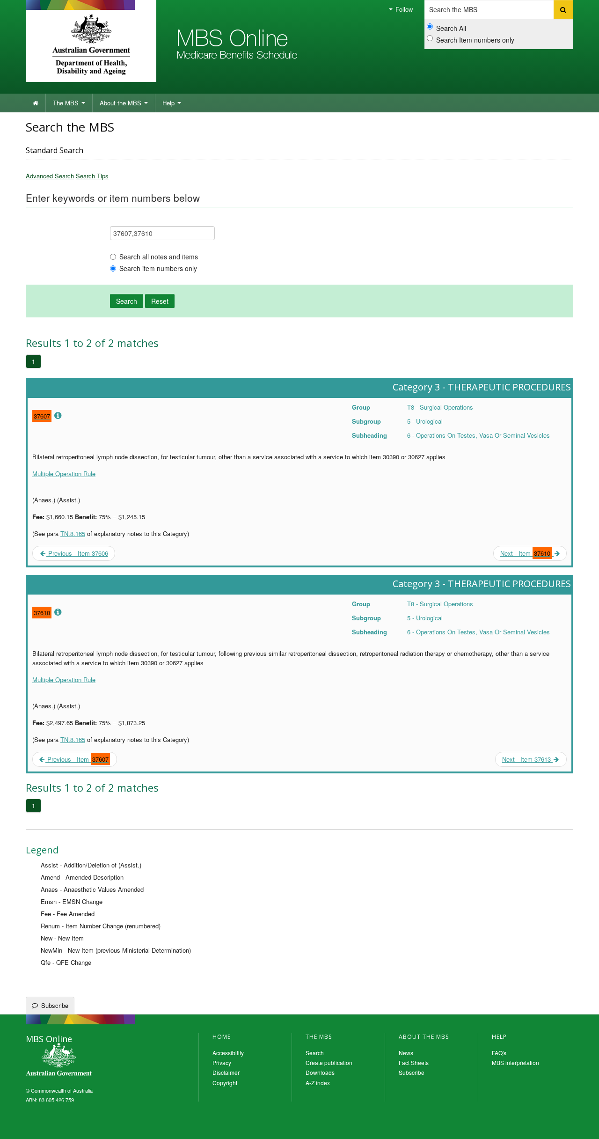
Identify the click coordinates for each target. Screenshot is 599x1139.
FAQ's (499, 1053)
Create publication (329, 1062)
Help (169, 102)
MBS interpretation (515, 1062)
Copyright (224, 1083)
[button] (580, 1125)
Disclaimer (226, 1072)
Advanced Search (50, 175)
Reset (159, 301)
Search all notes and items (158, 256)
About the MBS (121, 102)
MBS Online (84, 1060)
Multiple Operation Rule (63, 473)
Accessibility (228, 1053)
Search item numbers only (158, 268)
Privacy (221, 1062)
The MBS (66, 102)
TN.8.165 (72, 533)
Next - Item (525, 553)
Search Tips (92, 175)
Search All (451, 28)
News (406, 1053)
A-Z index (318, 1083)
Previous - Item (77, 759)
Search (126, 301)
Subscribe (54, 1005)
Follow (403, 9)
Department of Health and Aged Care (91, 44)
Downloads (320, 1072)
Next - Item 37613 (527, 759)
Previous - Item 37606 (77, 553)
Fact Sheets (414, 1062)
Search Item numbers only (475, 39)
